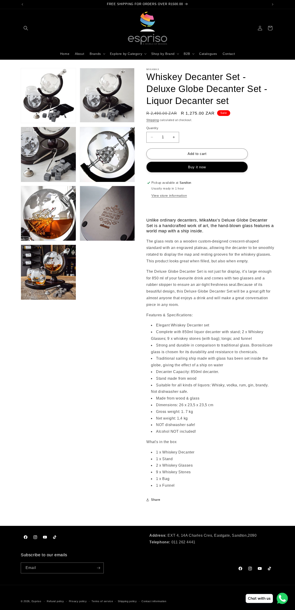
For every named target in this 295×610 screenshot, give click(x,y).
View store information (169, 196)
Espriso (36, 601)
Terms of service (102, 601)
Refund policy (55, 601)
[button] (26, 28)
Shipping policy (127, 601)
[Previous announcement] (22, 4)
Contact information (154, 601)
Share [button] (155, 499)
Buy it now (197, 167)
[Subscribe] (98, 568)
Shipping (152, 120)
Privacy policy (78, 601)
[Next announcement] (273, 4)
